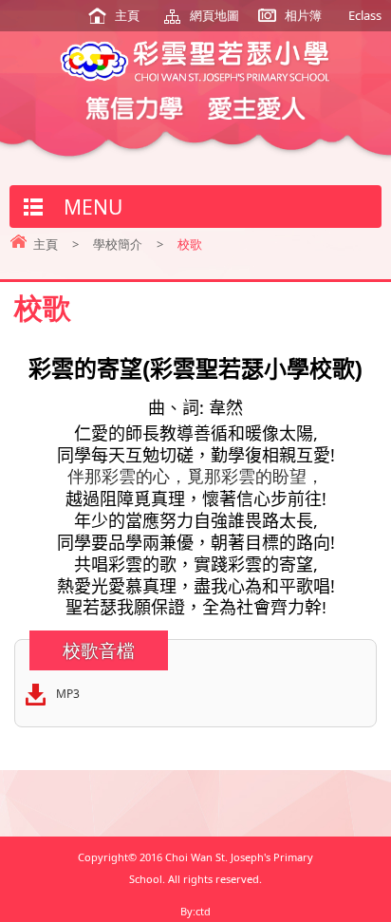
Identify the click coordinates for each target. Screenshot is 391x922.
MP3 (68, 694)
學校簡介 (117, 244)
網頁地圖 (214, 15)
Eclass (365, 15)
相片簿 (303, 15)
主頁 (127, 15)
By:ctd (195, 911)
